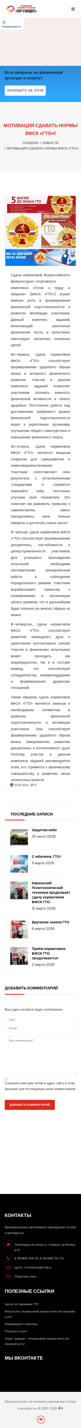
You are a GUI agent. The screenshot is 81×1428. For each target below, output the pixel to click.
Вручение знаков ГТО (50, 922)
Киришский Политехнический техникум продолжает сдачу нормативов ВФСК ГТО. (51, 892)
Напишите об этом (25, 90)
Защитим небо (44, 830)
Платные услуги (16, 1331)
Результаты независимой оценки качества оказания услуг (40, 1314)
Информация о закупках (21, 1324)
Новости (50, 143)
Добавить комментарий (30, 1105)
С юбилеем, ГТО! (46, 856)
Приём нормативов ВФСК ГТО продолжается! (48, 953)
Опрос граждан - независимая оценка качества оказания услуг (37, 1341)
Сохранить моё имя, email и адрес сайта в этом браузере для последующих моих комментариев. (40, 1086)
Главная (30, 143)
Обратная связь (25, 1276)
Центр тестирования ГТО (22, 1304)
